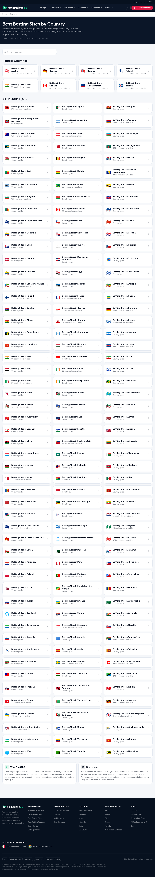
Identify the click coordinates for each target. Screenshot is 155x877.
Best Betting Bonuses (36, 822)
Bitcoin (107, 822)
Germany (83, 814)
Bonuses (82, 8)
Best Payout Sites (35, 818)
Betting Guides (34, 830)
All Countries (84, 830)
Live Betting (58, 814)
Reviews (55, 8)
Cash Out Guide (34, 826)
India (81, 826)
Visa (106, 810)
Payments (95, 8)
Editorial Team (136, 814)
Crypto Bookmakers (62, 810)
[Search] (128, 8)
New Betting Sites (35, 814)
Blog (132, 826)
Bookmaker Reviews (36, 810)
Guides (108, 8)
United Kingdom (85, 810)
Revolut (108, 826)
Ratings (43, 8)
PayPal (108, 814)
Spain (81, 818)
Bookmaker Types (138, 818)
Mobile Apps (59, 818)
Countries (68, 8)
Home (4, 14)
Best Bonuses (59, 822)
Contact (134, 810)
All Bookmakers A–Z (139, 822)
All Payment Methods (113, 830)
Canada (82, 822)
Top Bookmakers (143, 8)
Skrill (107, 818)
